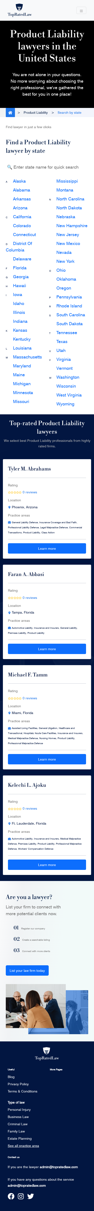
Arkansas (22, 199)
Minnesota (23, 392)
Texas (61, 341)
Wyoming (65, 404)
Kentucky (22, 339)
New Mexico (68, 243)
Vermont (64, 368)
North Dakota (69, 208)
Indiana (20, 321)
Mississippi (67, 181)
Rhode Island (69, 306)
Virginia (63, 359)
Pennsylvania (69, 297)
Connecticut (24, 234)
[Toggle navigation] (81, 10)
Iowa (17, 294)
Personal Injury (19, 1109)
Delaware (22, 259)
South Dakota (69, 323)
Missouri (21, 401)
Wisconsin (66, 386)
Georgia (21, 276)
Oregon (63, 288)
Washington (67, 377)
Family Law (16, 1131)
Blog (11, 1076)
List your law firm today (27, 970)
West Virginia (69, 395)
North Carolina (70, 199)
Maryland (22, 366)
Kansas (20, 330)
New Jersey (67, 234)
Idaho (18, 303)
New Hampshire (71, 225)
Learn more (47, 548)
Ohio (61, 270)
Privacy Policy (18, 1084)
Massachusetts (27, 357)
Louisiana (22, 348)
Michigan (22, 383)
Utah (61, 350)
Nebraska (65, 216)
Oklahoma (66, 279)
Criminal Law (17, 1124)
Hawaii (19, 285)
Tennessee (66, 332)
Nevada (64, 252)
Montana (64, 190)
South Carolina (70, 315)
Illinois (19, 312)
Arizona (20, 208)
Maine (19, 374)
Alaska (19, 181)
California (22, 216)
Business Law (18, 1116)
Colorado (22, 225)
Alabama (21, 190)
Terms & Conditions (22, 1091)
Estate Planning (20, 1138)
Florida (20, 268)
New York (65, 261)
